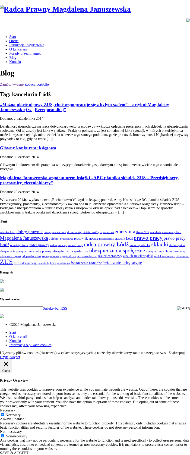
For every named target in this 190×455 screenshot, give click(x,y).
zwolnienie (43, 263)
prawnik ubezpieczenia (101, 238)
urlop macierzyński (10, 256)
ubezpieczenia (7, 251)
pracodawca (66, 238)
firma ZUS (142, 232)
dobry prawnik (29, 231)
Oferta (14, 41)
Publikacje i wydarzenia (26, 45)
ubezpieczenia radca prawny (33, 251)
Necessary (13, 415)
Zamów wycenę (12, 84)
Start (12, 37)
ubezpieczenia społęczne (117, 251)
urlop (182, 251)
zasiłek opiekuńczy (164, 256)
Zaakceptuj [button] (176, 353)
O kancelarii (18, 49)
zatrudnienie (182, 256)
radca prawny (39, 245)
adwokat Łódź (8, 232)
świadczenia (63, 263)
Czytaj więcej (10, 357)
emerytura (125, 231)
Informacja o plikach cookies (30, 345)
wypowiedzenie (87, 256)
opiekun (54, 238)
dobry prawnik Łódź (55, 232)
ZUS (6, 261)
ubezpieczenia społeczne (70, 251)
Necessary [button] (7, 410)
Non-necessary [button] (11, 431)
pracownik (81, 238)
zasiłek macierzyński (138, 256)
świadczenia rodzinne (86, 263)
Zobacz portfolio (37, 84)
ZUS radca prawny (25, 263)
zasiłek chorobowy (110, 256)
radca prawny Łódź (106, 244)
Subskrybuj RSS (55, 308)
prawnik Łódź (123, 238)
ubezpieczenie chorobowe (162, 251)
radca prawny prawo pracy (66, 245)
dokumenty (74, 232)
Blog (12, 58)
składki (159, 244)
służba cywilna (177, 245)
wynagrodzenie (68, 256)
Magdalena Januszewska (24, 238)
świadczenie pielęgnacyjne (122, 262)
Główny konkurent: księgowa (28, 147)
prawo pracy (148, 238)
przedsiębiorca (19, 245)
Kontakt (15, 62)
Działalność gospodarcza (98, 232)
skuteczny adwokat (140, 245)
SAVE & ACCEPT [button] (14, 453)
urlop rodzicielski (31, 256)
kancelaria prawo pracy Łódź (165, 232)
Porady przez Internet (25, 53)
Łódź (53, 263)
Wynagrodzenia (50, 256)
